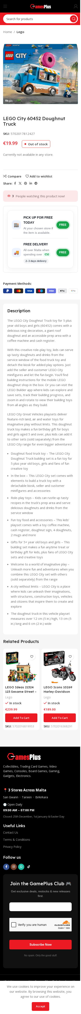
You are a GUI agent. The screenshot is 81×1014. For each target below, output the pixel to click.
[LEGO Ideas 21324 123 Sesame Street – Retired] (21, 667)
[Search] (73, 18)
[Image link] (24, 756)
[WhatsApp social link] (21, 867)
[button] (21, 717)
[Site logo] (41, 6)
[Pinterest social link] (25, 183)
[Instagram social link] (14, 867)
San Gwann (10, 797)
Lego (20, 32)
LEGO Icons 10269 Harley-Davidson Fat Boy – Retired (58, 691)
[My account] (76, 6)
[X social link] (20, 183)
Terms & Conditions (16, 840)
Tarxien (27, 797)
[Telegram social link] (36, 183)
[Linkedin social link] (30, 183)
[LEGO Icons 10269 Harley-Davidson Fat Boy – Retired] (60, 667)
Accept (40, 1006)
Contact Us (10, 832)
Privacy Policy (12, 847)
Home (7, 32)
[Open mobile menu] (5, 6)
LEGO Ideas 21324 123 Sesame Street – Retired (21, 691)
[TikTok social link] (29, 867)
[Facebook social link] (14, 183)
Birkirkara (41, 797)
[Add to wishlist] (31, 656)
